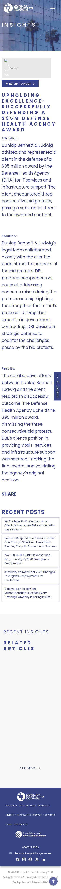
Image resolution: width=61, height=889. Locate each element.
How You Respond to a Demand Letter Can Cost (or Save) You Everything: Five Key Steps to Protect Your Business (30, 542)
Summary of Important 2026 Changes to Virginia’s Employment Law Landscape (29, 576)
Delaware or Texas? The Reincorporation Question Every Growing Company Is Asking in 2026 (28, 593)
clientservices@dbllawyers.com (32, 853)
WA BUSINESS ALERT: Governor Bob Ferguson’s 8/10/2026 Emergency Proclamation (27, 559)
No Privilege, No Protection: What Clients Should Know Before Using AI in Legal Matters (29, 525)
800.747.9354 (30, 847)
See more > (30, 768)
